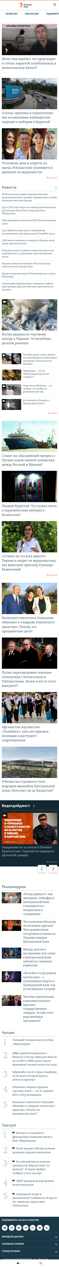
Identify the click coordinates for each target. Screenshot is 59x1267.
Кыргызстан (32, 14)
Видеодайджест (16, 806)
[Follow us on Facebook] (19, 1228)
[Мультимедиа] (18, 1263)
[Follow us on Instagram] (12, 1228)
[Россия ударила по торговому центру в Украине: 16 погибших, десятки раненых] (29, 314)
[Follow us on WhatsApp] (33, 1228)
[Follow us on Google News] (40, 1228)
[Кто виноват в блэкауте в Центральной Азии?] (11, 404)
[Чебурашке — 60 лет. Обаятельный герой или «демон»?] (11, 375)
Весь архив (51, 178)
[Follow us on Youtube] (5, 1228)
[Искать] (40, 1263)
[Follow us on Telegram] (26, 1228)
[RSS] (47, 1228)
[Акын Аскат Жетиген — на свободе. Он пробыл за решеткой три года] (11, 389)
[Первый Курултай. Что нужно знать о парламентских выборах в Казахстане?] (29, 486)
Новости (9, 188)
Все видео (52, 413)
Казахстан (11, 14)
